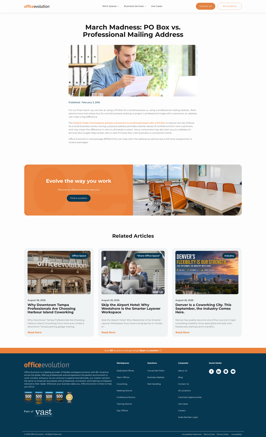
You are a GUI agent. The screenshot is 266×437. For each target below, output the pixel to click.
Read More (35, 332)
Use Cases (156, 6)
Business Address (155, 377)
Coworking (122, 384)
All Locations (229, 6)
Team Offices (123, 377)
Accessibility (237, 434)
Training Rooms (124, 404)
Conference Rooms (126, 397)
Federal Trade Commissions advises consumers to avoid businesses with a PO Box (119, 123)
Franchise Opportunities (190, 397)
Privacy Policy (223, 434)
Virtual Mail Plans (155, 370)
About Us (182, 370)
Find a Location (78, 198)
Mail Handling (154, 384)
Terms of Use (209, 434)
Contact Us (205, 6)
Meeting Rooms (124, 390)
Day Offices (122, 410)
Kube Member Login (188, 417)
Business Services (134, 6)
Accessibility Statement (192, 434)
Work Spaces (109, 6)
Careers (182, 410)
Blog (180, 377)
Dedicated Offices (125, 370)
